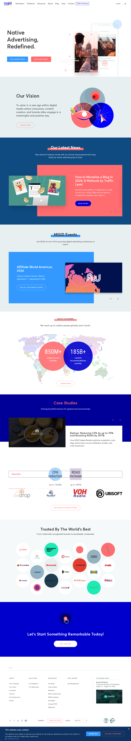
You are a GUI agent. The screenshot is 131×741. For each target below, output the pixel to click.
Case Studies (52, 687)
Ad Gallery (51, 701)
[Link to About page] (109, 720)
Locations (12, 690)
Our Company (14, 684)
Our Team (12, 687)
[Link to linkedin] (18, 720)
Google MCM (52, 704)
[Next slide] (117, 211)
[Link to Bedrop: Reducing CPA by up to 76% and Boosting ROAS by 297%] (37, 432)
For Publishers (33, 684)
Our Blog (51, 684)
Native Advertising (54, 694)
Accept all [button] (93, 734)
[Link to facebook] (10, 720)
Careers (12, 694)
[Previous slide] (111, 211)
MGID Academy (53, 697)
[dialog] (65, 734)
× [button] (128, 729)
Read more (34, 736)
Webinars (51, 690)
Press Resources (14, 697)
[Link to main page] (7, 3)
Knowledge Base (73, 684)
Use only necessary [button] (113, 734)
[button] (18, 678)
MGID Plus (51, 707)
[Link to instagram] (22, 720)
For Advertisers (34, 687)
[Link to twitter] (14, 720)
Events (11, 701)
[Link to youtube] (26, 720)
